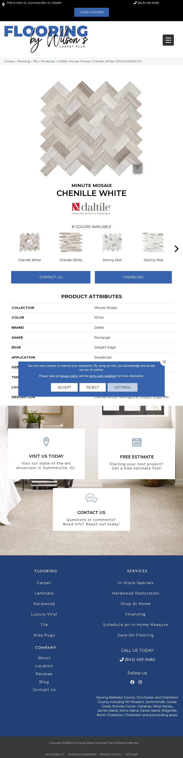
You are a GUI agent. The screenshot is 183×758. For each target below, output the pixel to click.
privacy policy (69, 376)
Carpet (44, 583)
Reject (92, 387)
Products (48, 61)
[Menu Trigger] (168, 40)
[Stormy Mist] (112, 242)
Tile (35, 61)
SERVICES (137, 571)
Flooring (23, 61)
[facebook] (132, 682)
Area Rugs (44, 635)
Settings (122, 387)
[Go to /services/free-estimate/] (136, 453)
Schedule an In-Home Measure (135, 625)
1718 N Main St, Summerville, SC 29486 (34, 2)
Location (44, 666)
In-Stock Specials (136, 583)
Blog (44, 682)
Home (9, 61)
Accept (64, 387)
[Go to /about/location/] (46, 454)
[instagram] (140, 682)
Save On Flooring (136, 635)
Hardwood (44, 604)
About (44, 658)
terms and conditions (102, 376)
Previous (6, 242)
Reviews (44, 674)
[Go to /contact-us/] (91, 509)
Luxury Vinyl (44, 614)
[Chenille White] (29, 242)
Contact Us (51, 277)
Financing (135, 614)
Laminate (44, 593)
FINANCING (133, 277)
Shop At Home (136, 604)
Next (176, 242)
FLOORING (45, 571)
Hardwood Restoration (135, 593)
